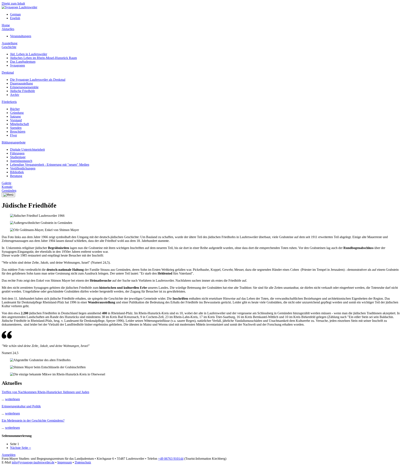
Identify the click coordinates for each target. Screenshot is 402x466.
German (15, 14)
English (15, 18)
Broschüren (17, 131)
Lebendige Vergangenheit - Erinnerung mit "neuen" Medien (49, 164)
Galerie (6, 183)
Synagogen (17, 65)
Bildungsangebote (14, 142)
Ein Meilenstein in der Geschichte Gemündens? (33, 420)
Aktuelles (8, 29)
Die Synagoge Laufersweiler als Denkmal (37, 79)
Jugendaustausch (21, 161)
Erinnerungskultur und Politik (21, 406)
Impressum (64, 462)
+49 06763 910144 (170, 458)
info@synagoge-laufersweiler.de (33, 462)
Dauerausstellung (21, 83)
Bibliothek (17, 172)
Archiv (14, 94)
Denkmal (8, 72)
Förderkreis (9, 102)
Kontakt (7, 187)
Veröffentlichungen (22, 168)
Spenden (16, 128)
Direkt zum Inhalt (13, 3)
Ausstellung (9, 43)
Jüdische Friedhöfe (22, 91)
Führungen (17, 153)
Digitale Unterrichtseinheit (27, 149)
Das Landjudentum (22, 61)
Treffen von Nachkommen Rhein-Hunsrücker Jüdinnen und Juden (45, 392)
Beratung (16, 176)
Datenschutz (83, 462)
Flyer (13, 135)
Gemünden (9, 190)
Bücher (15, 109)
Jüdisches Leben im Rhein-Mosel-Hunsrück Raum (43, 58)
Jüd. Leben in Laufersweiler (28, 54)
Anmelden (8, 455)
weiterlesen (12, 399)
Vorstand (16, 120)
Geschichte (9, 47)
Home (6, 25)
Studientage (18, 157)
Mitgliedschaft (19, 124)
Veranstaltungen (20, 36)
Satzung (15, 116)
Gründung (17, 112)
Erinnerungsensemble (24, 87)
